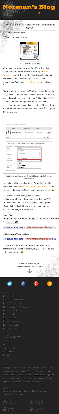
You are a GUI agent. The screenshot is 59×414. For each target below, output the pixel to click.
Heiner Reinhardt (10, 394)
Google (29, 374)
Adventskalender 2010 (12, 337)
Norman (22, 32)
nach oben (29, 271)
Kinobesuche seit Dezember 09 (28, 266)
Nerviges (27, 378)
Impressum (11, 410)
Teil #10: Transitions (11, 328)
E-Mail (36, 371)
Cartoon (6, 371)
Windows (26, 381)
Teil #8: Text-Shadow (11, 321)
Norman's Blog (12, 404)
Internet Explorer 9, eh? (30, 263)
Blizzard (35, 367)
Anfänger (6, 367)
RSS (49, 283)
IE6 (44, 374)
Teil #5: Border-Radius (12, 310)
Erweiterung (46, 371)
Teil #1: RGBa (8, 296)
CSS (23, 371)
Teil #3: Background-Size (13, 303)
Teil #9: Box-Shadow (11, 324)
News (35, 378)
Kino (5, 344)
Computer (15, 371)
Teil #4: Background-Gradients (15, 306)
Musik (19, 378)
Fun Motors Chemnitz (37, 390)
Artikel (40, 408)
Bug (51, 367)
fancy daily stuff (19, 390)
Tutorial (6, 355)
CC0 (9, 401)
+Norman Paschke (36, 283)
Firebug (13, 374)
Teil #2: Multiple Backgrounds (15, 299)
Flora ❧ (41, 404)
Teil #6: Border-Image (12, 314)
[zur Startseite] (29, 5)
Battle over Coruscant (21, 367)
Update (6, 381)
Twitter (9, 283)
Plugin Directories (33, 81)
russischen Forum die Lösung (34, 186)
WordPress (36, 381)
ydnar (21, 394)
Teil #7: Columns (10, 317)
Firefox (21, 374)
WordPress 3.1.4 (39, 401)
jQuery (51, 374)
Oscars (42, 378)
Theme (49, 378)
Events (5, 374)
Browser (44, 367)
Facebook (23, 283)
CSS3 (29, 371)
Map (4, 378)
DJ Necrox (7, 390)
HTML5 (37, 374)
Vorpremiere (16, 381)
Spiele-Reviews (9, 351)
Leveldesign (8, 348)
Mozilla (11, 378)
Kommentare (38, 410)
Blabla (5, 340)
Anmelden (11, 408)
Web (4, 358)
